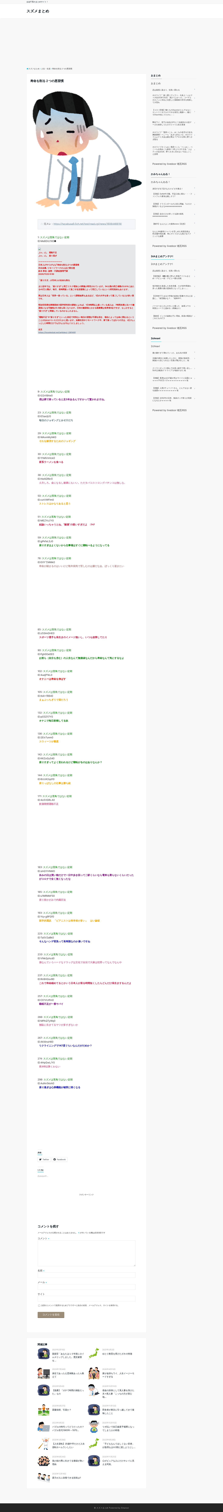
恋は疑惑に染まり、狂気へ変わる (166, 90)
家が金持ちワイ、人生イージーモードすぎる (118, 1375)
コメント (43, 1238)
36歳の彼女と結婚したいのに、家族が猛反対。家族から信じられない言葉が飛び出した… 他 (171, 359)
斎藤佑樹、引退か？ (61, 1409)
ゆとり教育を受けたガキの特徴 (117, 1353)
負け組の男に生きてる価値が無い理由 (68, 1462)
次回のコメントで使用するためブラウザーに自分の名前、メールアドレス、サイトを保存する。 (80, 1305)
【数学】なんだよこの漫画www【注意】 (169, 224)
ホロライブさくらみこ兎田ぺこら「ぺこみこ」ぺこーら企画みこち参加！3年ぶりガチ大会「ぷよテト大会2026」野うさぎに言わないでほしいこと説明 (172, 150)
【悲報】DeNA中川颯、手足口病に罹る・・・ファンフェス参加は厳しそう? (172, 195)
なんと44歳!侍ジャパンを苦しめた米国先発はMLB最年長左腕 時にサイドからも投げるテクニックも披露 (171, 233)
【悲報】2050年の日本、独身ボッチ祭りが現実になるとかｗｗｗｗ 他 (172, 399)
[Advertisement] (111, 41)
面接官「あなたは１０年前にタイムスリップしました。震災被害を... (68, 1357)
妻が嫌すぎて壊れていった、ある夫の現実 (169, 353)
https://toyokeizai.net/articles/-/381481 (57, 332)
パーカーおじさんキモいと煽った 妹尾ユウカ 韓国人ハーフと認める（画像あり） (172, 307)
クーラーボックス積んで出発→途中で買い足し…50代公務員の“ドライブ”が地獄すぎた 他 (172, 369)
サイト (41, 1294)
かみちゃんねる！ (160, 181)
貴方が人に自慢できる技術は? (66, 1477)
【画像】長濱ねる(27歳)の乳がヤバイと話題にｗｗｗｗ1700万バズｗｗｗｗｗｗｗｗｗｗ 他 (172, 379)
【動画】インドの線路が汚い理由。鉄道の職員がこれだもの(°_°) (172, 317)
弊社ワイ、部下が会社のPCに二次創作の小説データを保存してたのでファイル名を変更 (171, 123)
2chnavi (155, 346)
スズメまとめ (38, 11)
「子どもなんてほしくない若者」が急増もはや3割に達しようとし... (118, 1445)
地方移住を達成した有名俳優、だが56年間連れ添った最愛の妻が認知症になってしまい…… (171, 287)
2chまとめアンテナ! (162, 263)
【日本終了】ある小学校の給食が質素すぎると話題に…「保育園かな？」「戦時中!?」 (172, 297)
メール (42, 1282)
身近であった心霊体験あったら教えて (68, 1375)
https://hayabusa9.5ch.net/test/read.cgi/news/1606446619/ (88, 223)
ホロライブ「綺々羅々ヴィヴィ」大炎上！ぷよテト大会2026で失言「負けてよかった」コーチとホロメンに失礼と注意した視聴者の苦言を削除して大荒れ (172, 98)
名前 (41, 1270)
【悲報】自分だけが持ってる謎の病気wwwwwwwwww (167, 215)
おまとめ (156, 83)
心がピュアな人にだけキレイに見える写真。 (118, 1462)
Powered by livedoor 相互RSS (169, 163)
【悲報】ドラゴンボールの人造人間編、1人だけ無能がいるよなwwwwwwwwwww (172, 205)
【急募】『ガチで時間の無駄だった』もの (68, 1392)
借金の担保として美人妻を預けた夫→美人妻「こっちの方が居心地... (118, 1393)
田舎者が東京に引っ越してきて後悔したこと (118, 1411)
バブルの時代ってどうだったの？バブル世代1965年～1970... (68, 1428)
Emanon (125, 1508)
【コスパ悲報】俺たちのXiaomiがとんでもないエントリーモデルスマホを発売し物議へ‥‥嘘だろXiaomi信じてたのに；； (171, 112)
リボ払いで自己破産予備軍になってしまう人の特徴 (118, 1428)
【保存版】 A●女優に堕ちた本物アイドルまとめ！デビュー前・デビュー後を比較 (171, 277)
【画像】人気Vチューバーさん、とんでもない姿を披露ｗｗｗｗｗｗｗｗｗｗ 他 (172, 389)
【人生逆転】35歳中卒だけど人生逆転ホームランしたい (68, 1445)
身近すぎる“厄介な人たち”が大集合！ (167, 189)
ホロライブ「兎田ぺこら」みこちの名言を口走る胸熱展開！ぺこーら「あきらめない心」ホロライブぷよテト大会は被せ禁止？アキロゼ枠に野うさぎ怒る (172, 135)
